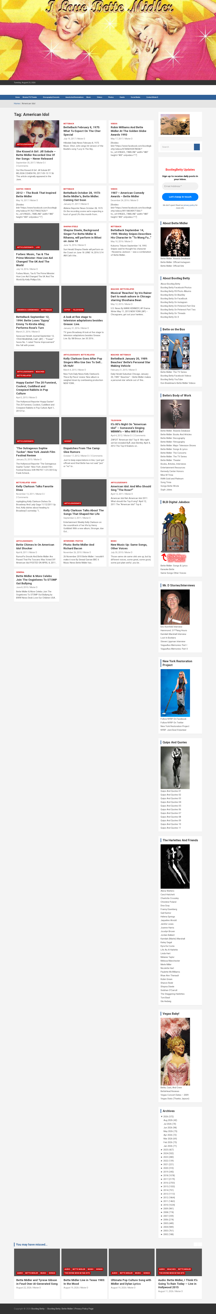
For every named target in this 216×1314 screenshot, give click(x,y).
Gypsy (67, 310)
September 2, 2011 (72, 518)
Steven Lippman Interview (173, 641)
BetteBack (68, 124)
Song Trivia (166, 482)
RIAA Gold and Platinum (172, 478)
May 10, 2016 (117, 241)
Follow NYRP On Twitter (172, 722)
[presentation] (196, 1244)
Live (38, 247)
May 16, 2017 (22, 200)
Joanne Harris (167, 927)
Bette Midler (31, 1269)
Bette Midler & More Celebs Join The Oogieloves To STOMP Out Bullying (36, 579)
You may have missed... (31, 1244)
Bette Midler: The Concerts (173, 453)
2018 (165, 1175)
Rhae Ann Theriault (170, 975)
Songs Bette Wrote (170, 486)
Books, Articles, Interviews (173, 464)
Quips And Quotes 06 (171, 809)
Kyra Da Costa (167, 946)
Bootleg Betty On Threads (173, 313)
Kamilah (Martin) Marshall (173, 938)
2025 (165, 1149)
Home (17, 97)
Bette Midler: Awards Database (175, 258)
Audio (20, 1269)
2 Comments (139, 435)
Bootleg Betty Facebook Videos (176, 375)
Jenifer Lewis (167, 924)
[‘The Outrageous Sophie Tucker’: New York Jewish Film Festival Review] (36, 430)
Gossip (67, 441)
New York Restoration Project (175, 726)
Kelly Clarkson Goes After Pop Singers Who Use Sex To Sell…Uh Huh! (82, 362)
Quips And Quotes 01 (171, 791)
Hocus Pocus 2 (189, 1269)
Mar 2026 (168, 1138)
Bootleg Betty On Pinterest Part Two (178, 309)
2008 (165, 1212)
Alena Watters (167, 891)
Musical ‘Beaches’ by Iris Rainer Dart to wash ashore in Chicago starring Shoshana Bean (131, 296)
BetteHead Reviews (170, 1091)
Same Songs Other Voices (173, 573)
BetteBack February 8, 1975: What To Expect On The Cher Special (82, 131)
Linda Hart (165, 953)
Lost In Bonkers (168, 637)
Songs (52, 1269)
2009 (165, 1208)
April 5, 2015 (22, 397)
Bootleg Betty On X (170, 317)
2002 (165, 1234)
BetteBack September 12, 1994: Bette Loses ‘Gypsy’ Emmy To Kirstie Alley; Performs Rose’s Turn (33, 322)
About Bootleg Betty (170, 284)
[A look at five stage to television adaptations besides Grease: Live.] (84, 299)
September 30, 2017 (25, 163)
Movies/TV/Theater (30, 97)
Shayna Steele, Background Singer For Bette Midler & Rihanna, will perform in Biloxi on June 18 (82, 235)
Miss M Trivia (167, 475)
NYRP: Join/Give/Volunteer (173, 730)
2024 (165, 1153)
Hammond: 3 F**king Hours (174, 630)
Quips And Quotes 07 (171, 813)
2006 (165, 1219)
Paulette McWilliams (170, 972)
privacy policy (189, 205)
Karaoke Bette (167, 569)
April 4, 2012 (116, 435)
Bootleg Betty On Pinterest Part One (178, 306)
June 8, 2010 (22, 587)
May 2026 (168, 1131)
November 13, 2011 (25, 494)
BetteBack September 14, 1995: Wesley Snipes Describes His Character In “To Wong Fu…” (131, 233)
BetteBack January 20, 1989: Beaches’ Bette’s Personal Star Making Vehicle (130, 362)
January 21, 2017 (71, 204)
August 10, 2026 (165, 1291)
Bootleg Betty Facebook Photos (176, 287)
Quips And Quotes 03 (171, 798)
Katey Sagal (166, 942)
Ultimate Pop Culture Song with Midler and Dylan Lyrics (84, 1281)
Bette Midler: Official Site (172, 266)
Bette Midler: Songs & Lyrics (174, 449)
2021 (165, 1164)
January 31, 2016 (71, 328)
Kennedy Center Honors (172, 471)
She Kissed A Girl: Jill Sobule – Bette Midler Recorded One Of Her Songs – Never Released (36, 155)
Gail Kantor (166, 913)
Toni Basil (165, 997)
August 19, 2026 (23, 1287)
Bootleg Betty (38, 1308)
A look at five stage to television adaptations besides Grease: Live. (83, 320)
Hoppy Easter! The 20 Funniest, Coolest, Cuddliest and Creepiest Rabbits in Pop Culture (36, 388)
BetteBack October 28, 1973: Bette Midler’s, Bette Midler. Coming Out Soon (82, 196)
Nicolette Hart (167, 968)
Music (88, 97)
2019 (165, 1171)
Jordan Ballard (167, 935)
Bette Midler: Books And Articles (176, 434)
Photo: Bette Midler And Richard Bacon (78, 546)
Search (197, 147)
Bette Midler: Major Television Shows (178, 445)
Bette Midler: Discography (173, 438)
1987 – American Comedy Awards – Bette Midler (127, 194)
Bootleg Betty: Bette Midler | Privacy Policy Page (70, 1308)
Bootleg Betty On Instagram (174, 302)
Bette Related (127, 289)
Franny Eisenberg (169, 909)
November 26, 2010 (72, 552)
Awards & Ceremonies (28, 310)
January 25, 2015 (24, 459)
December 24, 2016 (120, 200)
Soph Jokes (166, 489)
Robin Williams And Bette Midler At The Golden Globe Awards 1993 (128, 131)
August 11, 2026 (118, 1291)
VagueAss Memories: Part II (174, 649)
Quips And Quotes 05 (171, 805)
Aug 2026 (168, 1120)
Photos (79, 541)
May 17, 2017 (117, 139)
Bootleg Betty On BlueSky (173, 295)
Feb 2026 (168, 1142)
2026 (165, 1116)
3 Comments (22, 166)
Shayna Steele (70, 227)
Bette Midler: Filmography (173, 442)
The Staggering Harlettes (173, 994)
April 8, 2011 (22, 552)
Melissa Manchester (170, 960)
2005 (165, 1223)
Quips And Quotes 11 (171, 828)
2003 (165, 1230)
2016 (165, 1182)
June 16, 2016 (70, 245)
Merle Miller (166, 964)
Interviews (68, 541)
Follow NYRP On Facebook (173, 719)
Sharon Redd (167, 983)
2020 (165, 1168)
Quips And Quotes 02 (171, 794)
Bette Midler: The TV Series (174, 372)
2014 (165, 1190)
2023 (165, 1157)
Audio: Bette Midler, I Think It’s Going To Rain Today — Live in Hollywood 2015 (130, 1283)
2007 (165, 1216)
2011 (165, 1201)
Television (78, 310)
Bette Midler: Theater (171, 460)
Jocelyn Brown (168, 931)
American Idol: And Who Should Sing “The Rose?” (131, 488)
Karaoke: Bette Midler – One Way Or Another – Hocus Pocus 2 (178, 1283)
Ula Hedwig (166, 1001)
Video (33, 483)
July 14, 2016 (22, 269)
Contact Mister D (152, 97)
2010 (165, 1205)
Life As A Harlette (169, 949)
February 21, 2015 (119, 370)
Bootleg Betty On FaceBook (174, 298)
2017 (165, 1179)
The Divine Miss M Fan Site (29, 1273)
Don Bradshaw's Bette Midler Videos (178, 383)
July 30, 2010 (117, 552)
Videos (99, 97)
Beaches (115, 289)
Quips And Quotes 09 (171, 820)
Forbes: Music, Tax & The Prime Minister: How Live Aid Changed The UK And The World (34, 259)
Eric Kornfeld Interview (171, 626)
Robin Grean (166, 979)
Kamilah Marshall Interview (173, 634)
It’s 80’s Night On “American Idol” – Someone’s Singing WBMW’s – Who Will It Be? (128, 428)
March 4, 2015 (70, 370)
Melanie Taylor (167, 957)
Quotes (19, 189)
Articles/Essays (25, 144)
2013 (165, 1194)
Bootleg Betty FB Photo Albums (176, 291)
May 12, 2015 (117, 304)
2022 (165, 1160)
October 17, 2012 (71, 456)
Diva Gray (165, 905)
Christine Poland (168, 902)
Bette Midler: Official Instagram (175, 262)
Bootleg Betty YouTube (172, 379)
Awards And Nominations (74, 97)
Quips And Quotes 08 (171, 816)
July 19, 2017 (69, 139)
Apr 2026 (168, 1135)
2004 (165, 1227)
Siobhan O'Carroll (169, 990)
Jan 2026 (168, 1146)
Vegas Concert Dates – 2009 (175, 1095)
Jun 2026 (168, 1127)
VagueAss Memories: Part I (174, 645)
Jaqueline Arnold (169, 920)
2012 (165, 1197)
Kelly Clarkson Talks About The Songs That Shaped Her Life (83, 512)
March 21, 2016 (23, 332)
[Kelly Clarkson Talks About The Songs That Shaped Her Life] (84, 492)
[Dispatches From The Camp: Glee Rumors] (84, 430)
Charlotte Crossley (170, 898)
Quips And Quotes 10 (171, 824)
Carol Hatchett (168, 894)
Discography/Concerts (51, 97)
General (20, 572)
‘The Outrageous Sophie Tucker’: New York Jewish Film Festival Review (35, 452)
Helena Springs (168, 916)
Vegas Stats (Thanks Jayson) (175, 1098)
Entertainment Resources (173, 467)
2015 (165, 1186)
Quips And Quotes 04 (171, 802)
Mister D (41, 163)
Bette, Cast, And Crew (171, 1087)
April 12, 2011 (117, 494)
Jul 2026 (168, 1124)
